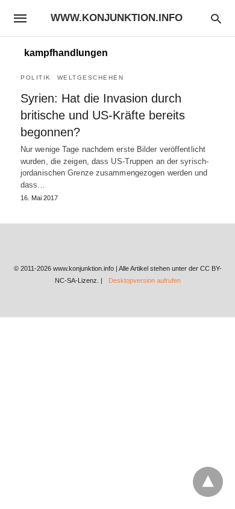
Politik (35, 77)
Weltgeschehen (90, 77)
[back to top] (208, 482)
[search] (216, 18)
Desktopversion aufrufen (144, 280)
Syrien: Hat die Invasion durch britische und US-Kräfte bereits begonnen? (102, 115)
